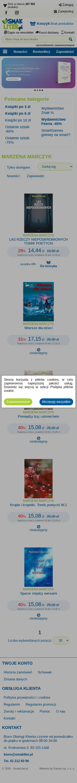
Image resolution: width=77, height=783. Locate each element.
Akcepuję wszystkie (56, 401)
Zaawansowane (18, 401)
